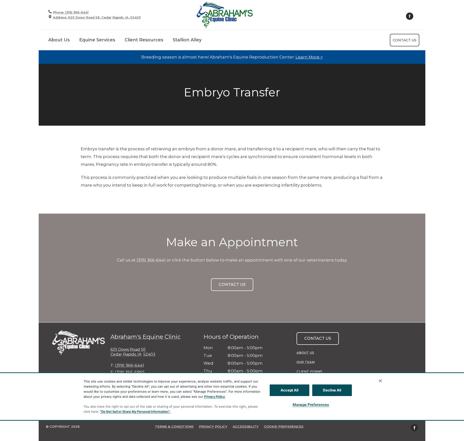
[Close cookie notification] (380, 381)
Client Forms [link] (309, 371)
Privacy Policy (214, 396)
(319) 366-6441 (151, 260)
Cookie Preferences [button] (284, 426)
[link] (224, 15)
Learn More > (309, 57)
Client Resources (144, 40)
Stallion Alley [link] (187, 40)
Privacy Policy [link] (213, 426)
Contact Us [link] (404, 40)
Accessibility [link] (246, 426)
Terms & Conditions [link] (174, 426)
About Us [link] (305, 352)
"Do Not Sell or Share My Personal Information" (134, 411)
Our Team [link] (306, 362)
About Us (59, 40)
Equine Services (97, 40)
